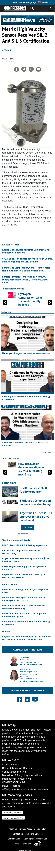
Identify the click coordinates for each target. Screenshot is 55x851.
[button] (50, 302)
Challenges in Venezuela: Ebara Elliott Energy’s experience (27, 398)
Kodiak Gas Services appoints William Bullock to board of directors (26, 251)
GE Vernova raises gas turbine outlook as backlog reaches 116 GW (23, 599)
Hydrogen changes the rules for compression (26, 353)
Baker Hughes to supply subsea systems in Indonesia (24, 568)
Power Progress (11, 785)
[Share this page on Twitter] (23, 69)
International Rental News (16, 778)
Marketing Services (13, 812)
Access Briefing (10, 764)
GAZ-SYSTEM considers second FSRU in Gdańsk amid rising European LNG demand (27, 260)
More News (47, 452)
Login (42, 8)
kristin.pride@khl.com (34, 681)
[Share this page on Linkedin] (31, 69)
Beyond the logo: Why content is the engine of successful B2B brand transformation (27, 638)
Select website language (24, 2)
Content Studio (15, 839)
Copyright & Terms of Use (35, 839)
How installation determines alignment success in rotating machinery (32, 469)
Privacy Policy (25, 829)
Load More (27, 527)
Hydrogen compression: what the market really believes (30, 299)
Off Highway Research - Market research (25, 789)
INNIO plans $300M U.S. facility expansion (24, 545)
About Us (13, 829)
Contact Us (18, 834)
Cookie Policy (40, 829)
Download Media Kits (13, 818)
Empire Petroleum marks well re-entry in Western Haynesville (23, 576)
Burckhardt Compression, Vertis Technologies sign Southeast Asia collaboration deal (26, 269)
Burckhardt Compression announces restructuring (21, 552)
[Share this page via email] (38, 69)
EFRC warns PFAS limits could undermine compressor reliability (23, 607)
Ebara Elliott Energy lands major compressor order (25, 591)
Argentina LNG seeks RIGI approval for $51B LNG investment (25, 560)
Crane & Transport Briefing (17, 768)
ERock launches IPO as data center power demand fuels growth (24, 615)
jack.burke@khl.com (34, 664)
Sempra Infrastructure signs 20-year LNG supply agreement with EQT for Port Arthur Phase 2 (25, 279)
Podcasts (6, 312)
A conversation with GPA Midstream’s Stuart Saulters (26, 444)
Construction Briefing (14, 771)
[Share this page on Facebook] (16, 69)
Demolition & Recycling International (22, 775)
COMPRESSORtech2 (13, 782)
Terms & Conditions (22, 843)
